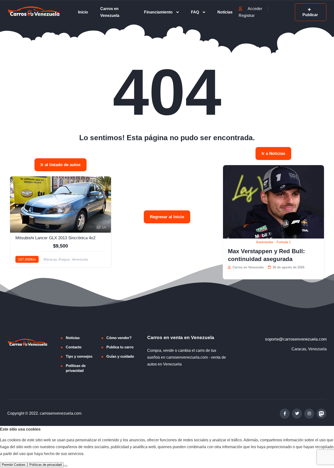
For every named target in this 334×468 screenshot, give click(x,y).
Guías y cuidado (120, 356)
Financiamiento (158, 12)
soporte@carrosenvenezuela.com (296, 339)
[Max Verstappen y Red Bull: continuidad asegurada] (273, 202)
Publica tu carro (120, 347)
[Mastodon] (321, 414)
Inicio (83, 12)
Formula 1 (284, 242)
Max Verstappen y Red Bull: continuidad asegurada (266, 255)
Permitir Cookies (13, 465)
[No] (65, 466)
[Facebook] (285, 414)
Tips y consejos (79, 356)
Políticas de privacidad (76, 368)
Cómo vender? (119, 338)
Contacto (73, 347)
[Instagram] (309, 414)
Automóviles (265, 242)
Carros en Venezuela (109, 12)
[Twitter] (297, 414)
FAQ (195, 12)
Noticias (225, 12)
